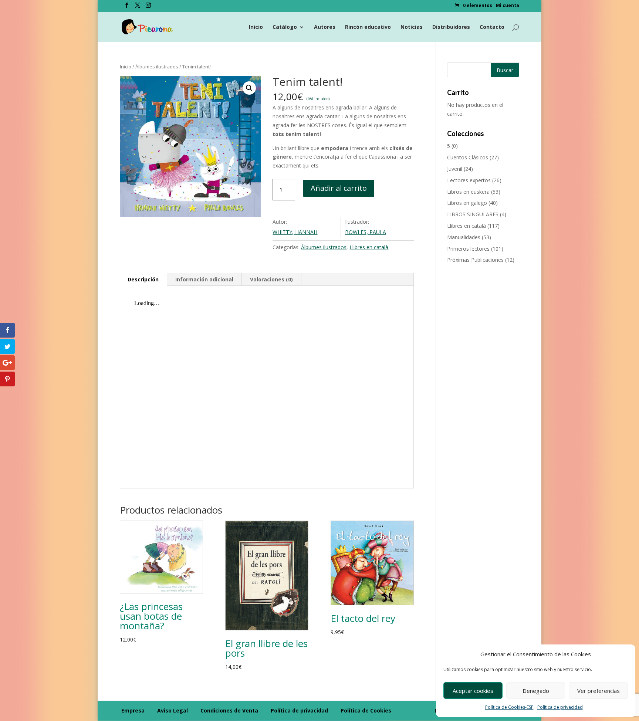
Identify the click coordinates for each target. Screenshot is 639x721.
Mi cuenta (507, 6)
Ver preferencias (598, 690)
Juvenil (454, 168)
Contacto (492, 27)
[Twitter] (137, 7)
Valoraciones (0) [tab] (271, 279)
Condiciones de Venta (229, 710)
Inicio (256, 27)
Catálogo (285, 27)
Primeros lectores (468, 248)
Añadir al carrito (339, 188)
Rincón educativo (368, 27)
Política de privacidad (560, 707)
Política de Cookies (366, 710)
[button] (249, 88)
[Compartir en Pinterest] (7, 379)
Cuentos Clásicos (467, 157)
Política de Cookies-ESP (509, 707)
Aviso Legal (172, 710)
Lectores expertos (469, 180)
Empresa (133, 710)
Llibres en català (368, 247)
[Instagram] (148, 7)
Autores (324, 27)
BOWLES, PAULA (365, 232)
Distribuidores (451, 27)
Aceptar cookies (473, 690)
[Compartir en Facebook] (7, 330)
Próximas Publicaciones (475, 259)
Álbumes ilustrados (156, 66)
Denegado (536, 690)
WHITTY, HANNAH (295, 232)
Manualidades (463, 237)
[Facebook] (126, 7)
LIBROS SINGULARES (472, 214)
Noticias (411, 27)
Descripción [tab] (143, 279)
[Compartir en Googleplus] (7, 362)
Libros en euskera (468, 191)
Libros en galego (467, 202)
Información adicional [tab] (204, 279)
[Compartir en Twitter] (7, 346)
